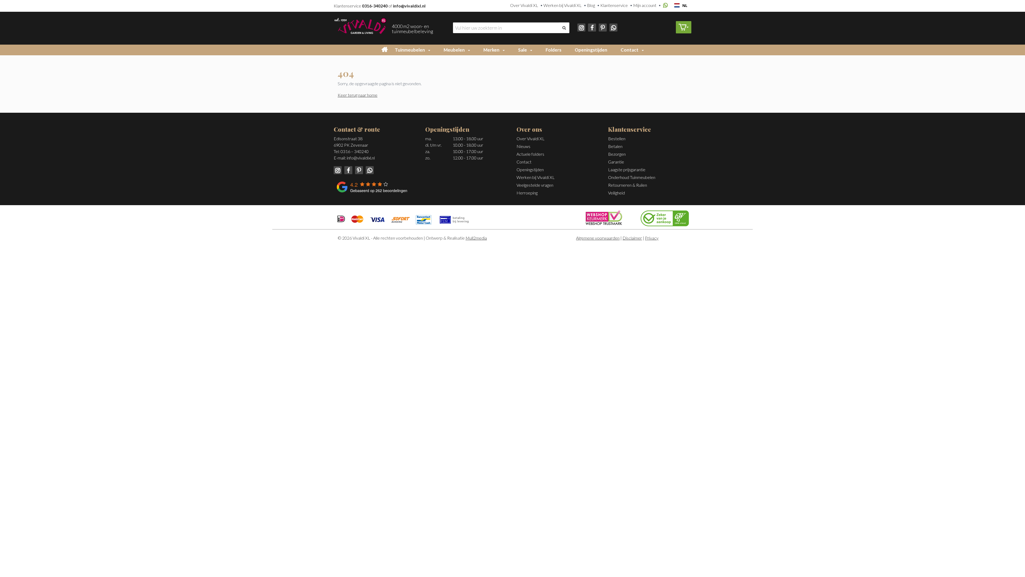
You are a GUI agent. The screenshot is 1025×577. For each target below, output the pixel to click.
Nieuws (523, 146)
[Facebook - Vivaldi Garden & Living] (591, 26)
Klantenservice (614, 5)
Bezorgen (617, 154)
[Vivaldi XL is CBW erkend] (665, 217)
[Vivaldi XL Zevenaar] (360, 25)
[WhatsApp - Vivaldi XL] (612, 26)
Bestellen (616, 138)
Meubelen (454, 50)
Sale (522, 50)
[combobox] (680, 5)
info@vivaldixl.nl (361, 157)
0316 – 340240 (355, 151)
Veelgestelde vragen (535, 185)
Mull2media (476, 237)
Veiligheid (616, 192)
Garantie (616, 161)
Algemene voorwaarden (598, 237)
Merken (491, 50)
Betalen (615, 146)
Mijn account (644, 5)
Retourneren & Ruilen (627, 185)
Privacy (652, 237)
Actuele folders (530, 154)
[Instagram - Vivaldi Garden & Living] (581, 26)
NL (684, 5)
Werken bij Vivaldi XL (562, 5)
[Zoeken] (564, 27)
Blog (591, 5)
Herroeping (527, 192)
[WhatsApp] (664, 5)
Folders (553, 50)
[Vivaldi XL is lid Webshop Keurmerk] (604, 217)
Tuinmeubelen (410, 50)
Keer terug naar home (357, 95)
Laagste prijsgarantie (626, 169)
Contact (629, 50)
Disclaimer (632, 237)
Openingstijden (591, 50)
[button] (430, 50)
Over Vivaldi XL (524, 5)
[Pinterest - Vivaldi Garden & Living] (602, 26)
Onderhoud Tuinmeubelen (631, 177)
